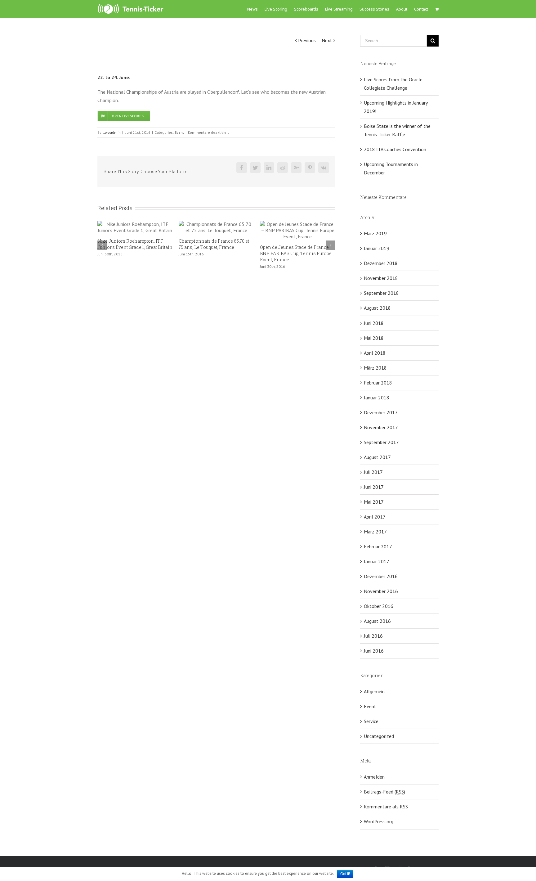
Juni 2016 (374, 651)
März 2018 (375, 368)
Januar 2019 (376, 248)
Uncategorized (379, 736)
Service (371, 721)
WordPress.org (378, 821)
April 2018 (375, 353)
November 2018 (381, 278)
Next (327, 40)
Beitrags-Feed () (384, 792)
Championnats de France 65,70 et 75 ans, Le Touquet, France (185, 244)
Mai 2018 (374, 338)
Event (179, 132)
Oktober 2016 (378, 606)
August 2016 (377, 621)
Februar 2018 (378, 383)
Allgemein (374, 691)
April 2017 (375, 517)
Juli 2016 (373, 636)
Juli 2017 (373, 472)
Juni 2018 (374, 323)
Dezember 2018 (381, 263)
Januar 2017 (376, 561)
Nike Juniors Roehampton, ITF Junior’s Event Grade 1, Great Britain (106, 244)
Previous (307, 40)
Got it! (345, 874)
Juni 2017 (374, 487)
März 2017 (375, 531)
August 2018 (377, 308)
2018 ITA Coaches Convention (395, 149)
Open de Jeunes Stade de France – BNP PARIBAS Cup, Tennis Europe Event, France (268, 253)
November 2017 (381, 427)
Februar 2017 (378, 546)
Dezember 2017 (381, 412)
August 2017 (377, 457)
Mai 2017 (374, 502)
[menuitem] (256, 9)
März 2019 (375, 233)
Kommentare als (386, 806)
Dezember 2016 (381, 576)
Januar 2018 (376, 397)
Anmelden (374, 777)
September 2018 (381, 293)
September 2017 (381, 442)
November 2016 (381, 591)
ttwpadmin (111, 132)
